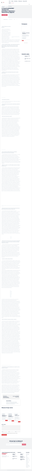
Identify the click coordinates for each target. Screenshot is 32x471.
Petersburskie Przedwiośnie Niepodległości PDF (10, 416)
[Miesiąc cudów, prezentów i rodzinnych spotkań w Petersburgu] (19, 457)
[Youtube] (5, 458)
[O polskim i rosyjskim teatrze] (17, 411)
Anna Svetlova (6, 19)
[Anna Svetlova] (2, 19)
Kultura (27, 457)
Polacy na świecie (9, 6)
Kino (26, 456)
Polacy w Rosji (28, 466)
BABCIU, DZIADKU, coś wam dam (27, 58)
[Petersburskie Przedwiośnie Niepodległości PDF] (11, 411)
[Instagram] (3, 458)
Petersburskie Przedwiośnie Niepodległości (10, 414)
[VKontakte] (4, 458)
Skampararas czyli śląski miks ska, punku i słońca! (22, 459)
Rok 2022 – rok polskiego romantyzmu (27, 56)
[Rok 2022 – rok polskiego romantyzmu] (26, 28)
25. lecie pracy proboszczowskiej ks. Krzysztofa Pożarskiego (6, 397)
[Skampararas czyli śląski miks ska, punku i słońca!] (19, 459)
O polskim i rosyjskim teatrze (17, 415)
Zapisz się (23, 444)
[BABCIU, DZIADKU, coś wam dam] (23, 59)
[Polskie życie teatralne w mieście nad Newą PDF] (5, 411)
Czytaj (6, 420)
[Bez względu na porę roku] (23, 62)
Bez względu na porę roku (15, 458)
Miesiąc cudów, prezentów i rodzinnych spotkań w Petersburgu (22, 457)
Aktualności (4, 6)
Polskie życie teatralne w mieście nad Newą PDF (4, 416)
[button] (29, 4)
